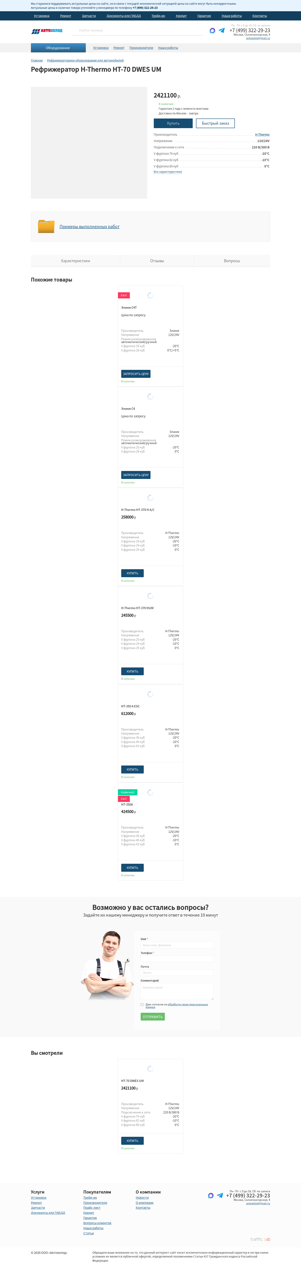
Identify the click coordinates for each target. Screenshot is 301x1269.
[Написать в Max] (212, 34)
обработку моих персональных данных (177, 1005)
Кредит (181, 16)
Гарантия (204, 16)
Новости (142, 1197)
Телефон (147, 953)
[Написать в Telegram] (221, 34)
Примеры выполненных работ (90, 226)
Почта (145, 966)
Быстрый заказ (215, 123)
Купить (173, 123)
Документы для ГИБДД (124, 16)
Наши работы (232, 16)
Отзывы (157, 260)
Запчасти (89, 16)
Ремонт (65, 16)
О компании (144, 1202)
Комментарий (150, 980)
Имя (144, 939)
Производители (141, 47)
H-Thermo (262, 134)
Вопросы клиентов (97, 1223)
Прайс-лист (92, 1207)
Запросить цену (136, 373)
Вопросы (232, 260)
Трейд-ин (158, 16)
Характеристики (75, 260)
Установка (41, 16)
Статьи (88, 1233)
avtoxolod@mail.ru (258, 38)
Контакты (259, 16)
